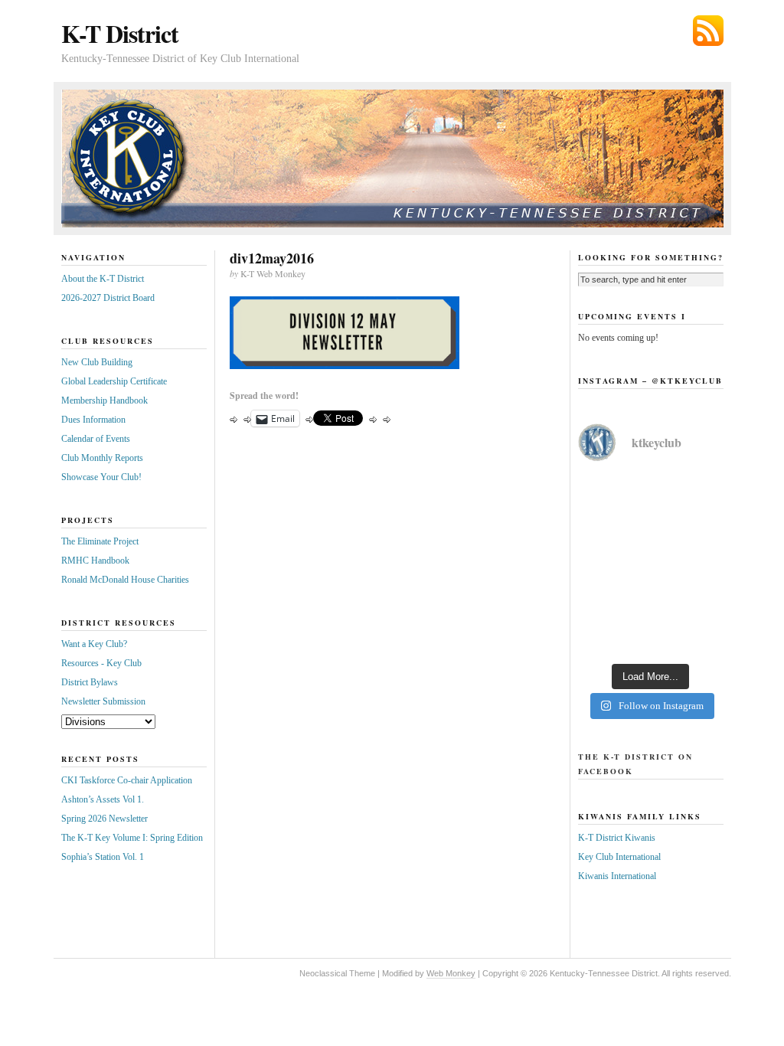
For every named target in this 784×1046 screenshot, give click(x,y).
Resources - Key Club (101, 663)
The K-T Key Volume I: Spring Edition (132, 837)
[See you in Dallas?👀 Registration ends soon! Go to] (651, 609)
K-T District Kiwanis (616, 837)
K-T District (119, 33)
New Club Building (96, 362)
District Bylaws (89, 682)
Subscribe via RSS (708, 30)
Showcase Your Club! (101, 477)
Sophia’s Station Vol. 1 (102, 857)
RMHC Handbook (95, 560)
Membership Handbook (104, 400)
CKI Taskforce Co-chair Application (126, 780)
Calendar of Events (95, 438)
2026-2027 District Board (108, 298)
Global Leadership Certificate (114, 381)
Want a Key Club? (94, 644)
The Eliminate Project (100, 541)
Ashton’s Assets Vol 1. (102, 799)
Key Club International (619, 857)
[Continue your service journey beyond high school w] (651, 520)
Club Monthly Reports (102, 458)
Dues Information (93, 419)
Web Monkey (450, 973)
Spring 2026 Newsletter (104, 818)
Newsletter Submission (103, 701)
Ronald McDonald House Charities (125, 579)
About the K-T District (102, 278)
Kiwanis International (617, 876)
